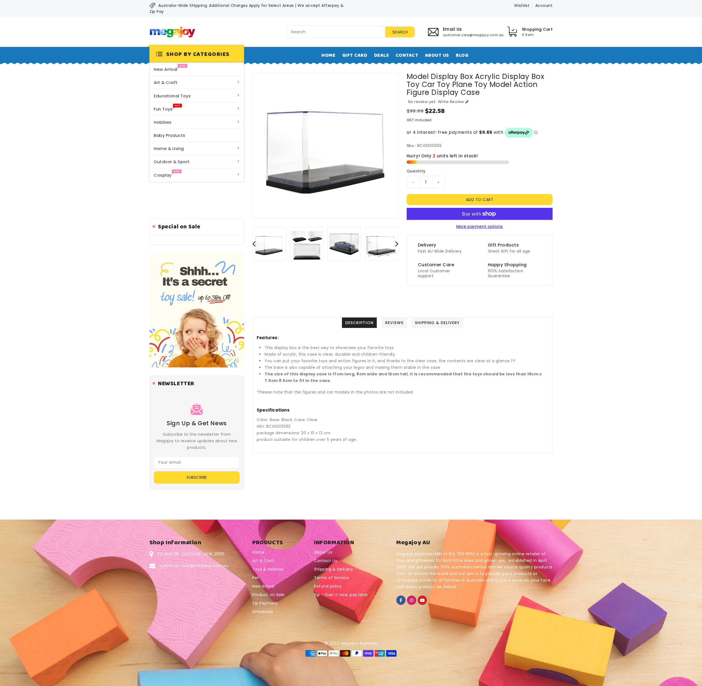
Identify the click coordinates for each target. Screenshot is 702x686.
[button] (196, 54)
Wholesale (262, 611)
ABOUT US (437, 55)
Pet (255, 577)
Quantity (416, 171)
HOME (328, 55)
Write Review (451, 101)
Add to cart (480, 199)
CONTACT (407, 55)
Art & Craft (263, 560)
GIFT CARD (354, 55)
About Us (323, 552)
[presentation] (254, 243)
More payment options (479, 226)
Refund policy (328, 586)
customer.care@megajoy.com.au (193, 565)
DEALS (381, 55)
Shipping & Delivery (333, 569)
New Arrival (263, 586)
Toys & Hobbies (268, 569)
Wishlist (522, 5)
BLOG (462, 55)
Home (258, 552)
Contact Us (325, 560)
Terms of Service (331, 577)
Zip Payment (265, 603)
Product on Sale (268, 594)
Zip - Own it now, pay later (341, 594)
